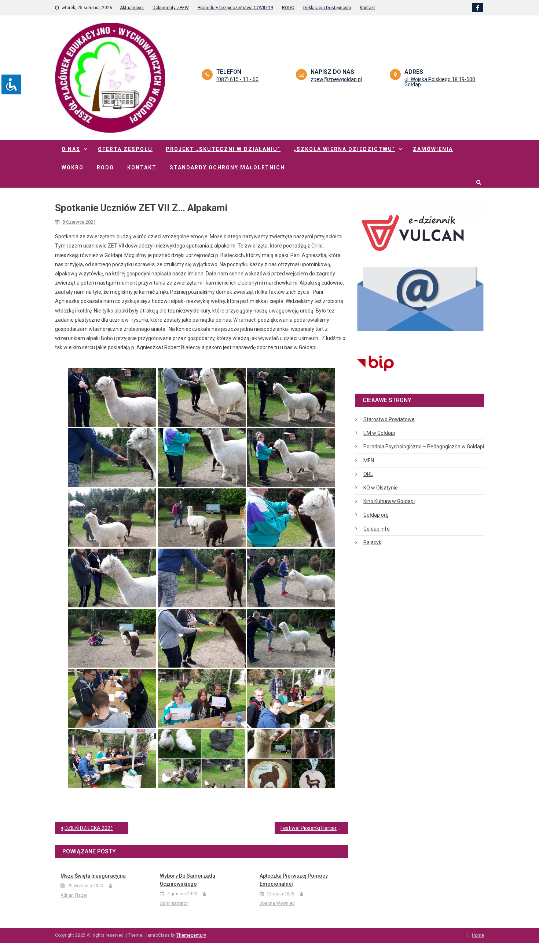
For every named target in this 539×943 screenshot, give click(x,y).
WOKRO (73, 167)
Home (478, 935)
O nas (71, 149)
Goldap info (376, 529)
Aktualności (132, 7)
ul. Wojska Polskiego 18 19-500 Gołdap (439, 81)
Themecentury (191, 935)
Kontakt (367, 7)
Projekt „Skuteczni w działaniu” (223, 149)
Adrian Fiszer (73, 895)
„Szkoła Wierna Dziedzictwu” (344, 149)
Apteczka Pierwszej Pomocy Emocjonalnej (294, 880)
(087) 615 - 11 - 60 (237, 79)
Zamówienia (433, 149)
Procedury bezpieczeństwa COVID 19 (235, 7)
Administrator (174, 903)
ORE (368, 474)
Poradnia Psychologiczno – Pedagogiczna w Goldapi (423, 446)
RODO (288, 7)
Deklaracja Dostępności (327, 7)
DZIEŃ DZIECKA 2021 (89, 828)
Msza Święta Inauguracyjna (93, 876)
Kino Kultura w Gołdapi (389, 501)
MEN (368, 460)
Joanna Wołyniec (277, 903)
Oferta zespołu (125, 149)
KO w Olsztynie (380, 488)
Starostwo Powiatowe (389, 419)
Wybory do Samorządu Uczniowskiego (187, 880)
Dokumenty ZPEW (171, 7)
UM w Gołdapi (379, 433)
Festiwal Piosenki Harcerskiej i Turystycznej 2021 (314, 828)
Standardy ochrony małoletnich (227, 167)
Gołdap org (376, 515)
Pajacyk (372, 542)
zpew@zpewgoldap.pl (336, 79)
